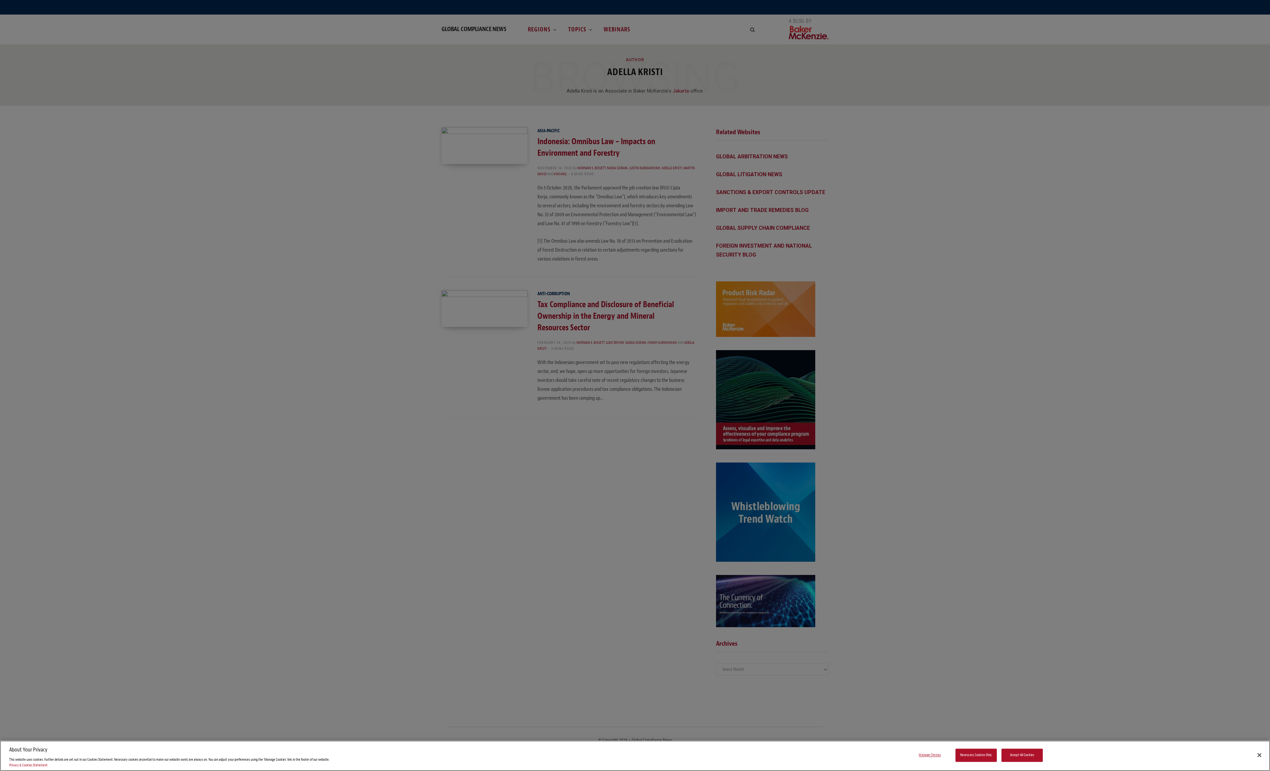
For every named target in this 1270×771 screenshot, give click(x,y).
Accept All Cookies (1022, 755)
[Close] (1259, 755)
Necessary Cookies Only (976, 755)
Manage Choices (930, 755)
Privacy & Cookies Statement (28, 765)
